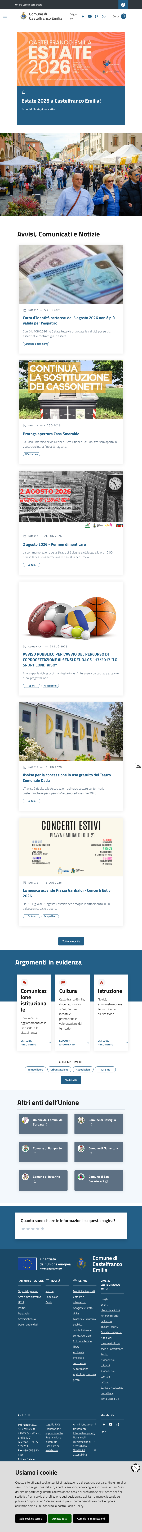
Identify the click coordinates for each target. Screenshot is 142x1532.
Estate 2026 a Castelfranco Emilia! (61, 100)
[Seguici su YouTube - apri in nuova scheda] (88, 16)
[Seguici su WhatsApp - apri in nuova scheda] (102, 16)
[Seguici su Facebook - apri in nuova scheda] (81, 16)
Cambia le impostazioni (91, 1518)
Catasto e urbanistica (79, 1299)
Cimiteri (105, 1382)
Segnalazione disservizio (53, 1439)
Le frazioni (106, 1321)
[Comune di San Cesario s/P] (81, 1176)
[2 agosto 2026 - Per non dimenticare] (71, 500)
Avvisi (49, 1302)
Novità (55, 1281)
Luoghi (104, 1299)
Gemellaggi (107, 1393)
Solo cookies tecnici (30, 1518)
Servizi (83, 1281)
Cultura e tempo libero (82, 1344)
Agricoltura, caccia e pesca (84, 1377)
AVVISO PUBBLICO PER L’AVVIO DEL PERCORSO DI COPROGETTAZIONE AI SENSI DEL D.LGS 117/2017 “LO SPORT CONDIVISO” (70, 659)
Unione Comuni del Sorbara (28, 4)
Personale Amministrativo (27, 1316)
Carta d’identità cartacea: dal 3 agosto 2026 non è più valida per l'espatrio (69, 320)
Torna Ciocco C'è (110, 1399)
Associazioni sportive (107, 1374)
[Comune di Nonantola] (81, 1148)
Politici (21, 1308)
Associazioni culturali (107, 1363)
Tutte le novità (71, 941)
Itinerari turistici (109, 1316)
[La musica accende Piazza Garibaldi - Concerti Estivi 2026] (71, 847)
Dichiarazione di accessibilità (82, 1444)
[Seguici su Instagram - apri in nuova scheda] (95, 16)
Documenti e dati (28, 1324)
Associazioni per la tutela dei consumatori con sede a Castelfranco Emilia (112, 1343)
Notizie (50, 1291)
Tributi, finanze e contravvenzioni (82, 1333)
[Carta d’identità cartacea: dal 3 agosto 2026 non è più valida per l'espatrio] (71, 274)
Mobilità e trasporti (84, 1291)
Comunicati (52, 1297)
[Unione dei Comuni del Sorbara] (25, 1120)
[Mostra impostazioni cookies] (138, 766)
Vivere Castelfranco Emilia (110, 1285)
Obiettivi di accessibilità (80, 1452)
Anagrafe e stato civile (82, 1310)
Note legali (79, 1437)
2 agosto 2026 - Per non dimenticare (54, 544)
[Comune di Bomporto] (25, 1148)
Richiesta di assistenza (52, 1448)
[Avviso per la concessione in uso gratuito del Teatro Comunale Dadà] (71, 731)
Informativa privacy (84, 1433)
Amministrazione (31, 1281)
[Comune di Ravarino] (25, 1176)
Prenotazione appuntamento (54, 1431)
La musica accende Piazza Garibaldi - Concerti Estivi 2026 (67, 893)
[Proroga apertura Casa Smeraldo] (71, 389)
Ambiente (78, 1352)
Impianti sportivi (110, 1327)
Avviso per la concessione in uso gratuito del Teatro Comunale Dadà (67, 777)
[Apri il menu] (5, 16)
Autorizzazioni (81, 1369)
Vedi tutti (71, 1080)
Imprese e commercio (79, 1360)
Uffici (21, 1302)
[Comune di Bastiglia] (81, 1120)
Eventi (104, 1304)
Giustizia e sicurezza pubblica (84, 1322)
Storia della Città (110, 1310)
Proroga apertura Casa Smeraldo (51, 434)
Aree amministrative (29, 1297)
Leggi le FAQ (53, 1424)
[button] (124, 16)
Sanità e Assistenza (112, 1387)
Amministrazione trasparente (82, 1426)
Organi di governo (28, 1291)
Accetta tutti (59, 1518)
